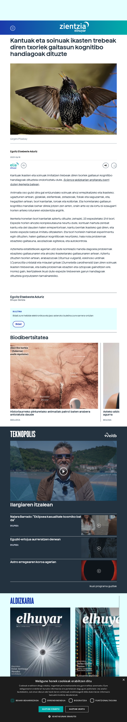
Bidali (18, 324)
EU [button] (24, 165)
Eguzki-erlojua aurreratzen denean (35, 539)
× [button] (123, 680)
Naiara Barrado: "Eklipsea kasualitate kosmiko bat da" (45, 518)
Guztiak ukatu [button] (77, 709)
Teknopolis (22, 433)
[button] (12, 28)
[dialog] (63, 699)
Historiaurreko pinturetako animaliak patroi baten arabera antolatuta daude (50, 413)
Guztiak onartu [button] (51, 709)
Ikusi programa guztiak (103, 586)
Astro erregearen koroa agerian (33, 562)
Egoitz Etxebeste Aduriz (23, 151)
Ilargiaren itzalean (31, 505)
